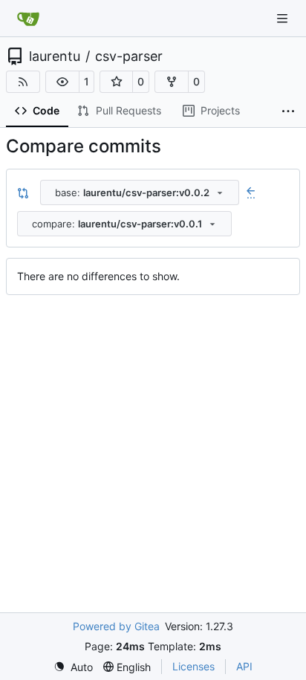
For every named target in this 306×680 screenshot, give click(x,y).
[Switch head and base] (23, 192)
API (244, 666)
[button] (62, 82)
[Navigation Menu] (284, 18)
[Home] (28, 18)
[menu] (73, 667)
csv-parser (129, 56)
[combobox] (139, 192)
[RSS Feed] (23, 82)
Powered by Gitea (116, 626)
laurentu (54, 56)
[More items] (288, 111)
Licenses (193, 666)
